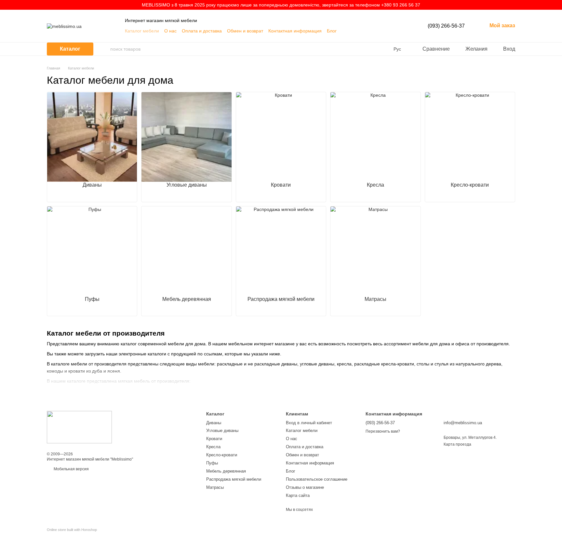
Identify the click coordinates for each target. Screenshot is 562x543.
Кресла (213, 446)
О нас (170, 30)
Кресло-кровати (221, 454)
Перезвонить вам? (383, 431)
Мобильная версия (71, 469)
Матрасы (215, 487)
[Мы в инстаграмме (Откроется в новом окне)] (388, 30)
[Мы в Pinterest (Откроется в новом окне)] (396, 30)
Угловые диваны (222, 430)
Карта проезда (457, 444)
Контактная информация (295, 30)
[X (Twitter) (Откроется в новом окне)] (380, 30)
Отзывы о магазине (305, 487)
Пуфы (212, 463)
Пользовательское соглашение (316, 479)
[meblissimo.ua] (79, 427)
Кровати (214, 438)
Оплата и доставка (202, 30)
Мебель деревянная (226, 471)
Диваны (213, 422)
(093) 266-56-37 (446, 26)
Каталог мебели (142, 30)
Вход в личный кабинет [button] (309, 422)
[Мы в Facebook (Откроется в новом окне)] (373, 30)
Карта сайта (298, 495)
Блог (332, 30)
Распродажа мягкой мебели (233, 479)
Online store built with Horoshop (72, 530)
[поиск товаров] (105, 49)
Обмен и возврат (245, 30)
